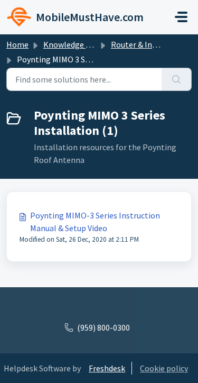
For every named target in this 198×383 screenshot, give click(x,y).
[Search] (177, 79)
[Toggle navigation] (181, 16)
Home (17, 44)
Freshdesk (107, 368)
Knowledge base (72, 44)
